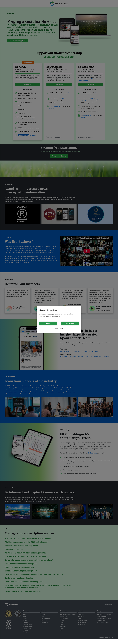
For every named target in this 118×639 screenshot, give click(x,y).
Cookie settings (59, 328)
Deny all (48, 323)
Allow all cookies (69, 323)
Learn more (42, 318)
